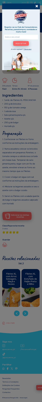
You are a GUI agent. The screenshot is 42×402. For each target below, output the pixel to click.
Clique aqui (27, 49)
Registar (21, 44)
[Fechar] (36, 6)
